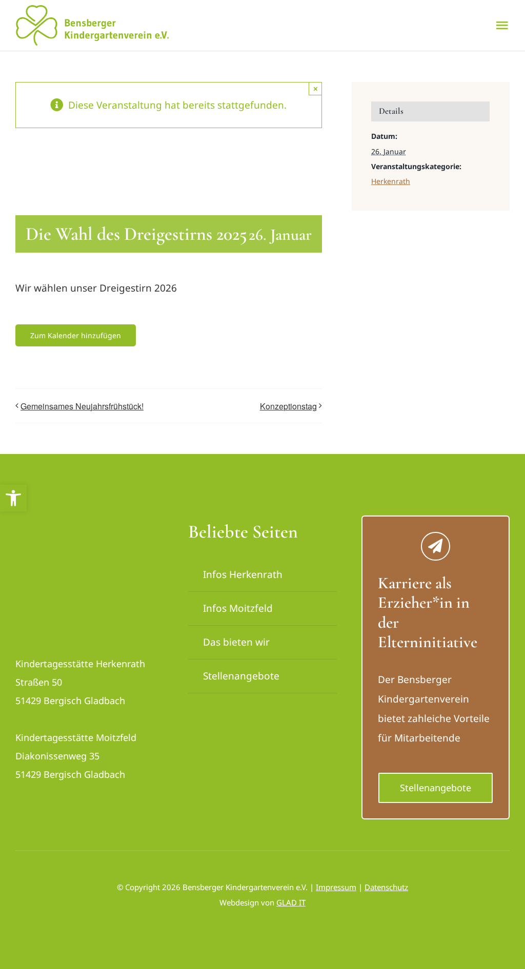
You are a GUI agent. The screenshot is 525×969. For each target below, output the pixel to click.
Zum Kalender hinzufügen (75, 335)
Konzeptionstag (288, 406)
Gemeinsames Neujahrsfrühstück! (82, 406)
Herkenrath (390, 181)
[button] (13, 498)
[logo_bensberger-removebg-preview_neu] (73, 525)
